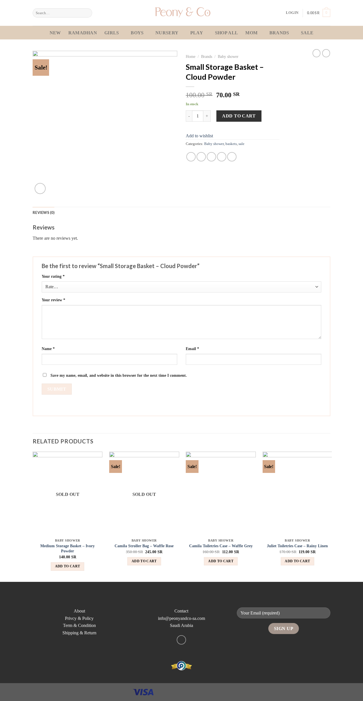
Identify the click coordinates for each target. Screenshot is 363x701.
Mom (251, 32)
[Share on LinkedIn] (232, 156)
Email (192, 348)
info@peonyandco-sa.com (181, 618)
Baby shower (228, 56)
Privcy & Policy (79, 618)
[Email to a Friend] (211, 156)
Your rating (53, 276)
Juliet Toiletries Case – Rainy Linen (297, 546)
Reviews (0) (43, 212)
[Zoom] (40, 188)
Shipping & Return (79, 632)
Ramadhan (82, 32)
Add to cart (239, 115)
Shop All (226, 32)
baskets (231, 144)
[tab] (43, 212)
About (79, 611)
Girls (111, 32)
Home (190, 56)
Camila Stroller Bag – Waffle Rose (144, 546)
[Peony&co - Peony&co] (181, 13)
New (55, 32)
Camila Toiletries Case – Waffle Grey (221, 546)
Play (196, 32)
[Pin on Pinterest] (221, 156)
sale (241, 144)
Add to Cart (67, 566)
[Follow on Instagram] (181, 640)
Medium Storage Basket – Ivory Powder (67, 548)
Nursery (166, 32)
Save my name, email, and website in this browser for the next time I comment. (118, 375)
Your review (53, 300)
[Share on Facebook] (191, 156)
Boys (137, 32)
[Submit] (87, 13)
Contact (181, 611)
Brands (279, 32)
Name (48, 348)
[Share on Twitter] (201, 156)
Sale (307, 32)
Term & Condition (79, 625)
